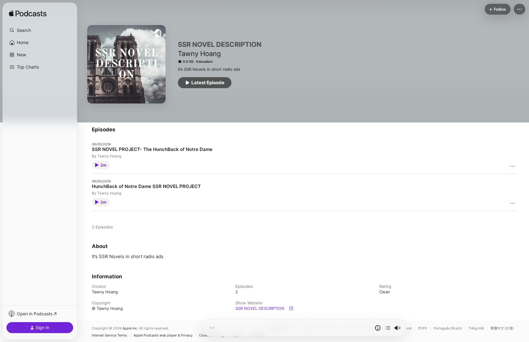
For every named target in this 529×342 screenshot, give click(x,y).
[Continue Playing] (388, 328)
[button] (40, 30)
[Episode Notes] (377, 328)
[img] (28, 14)
